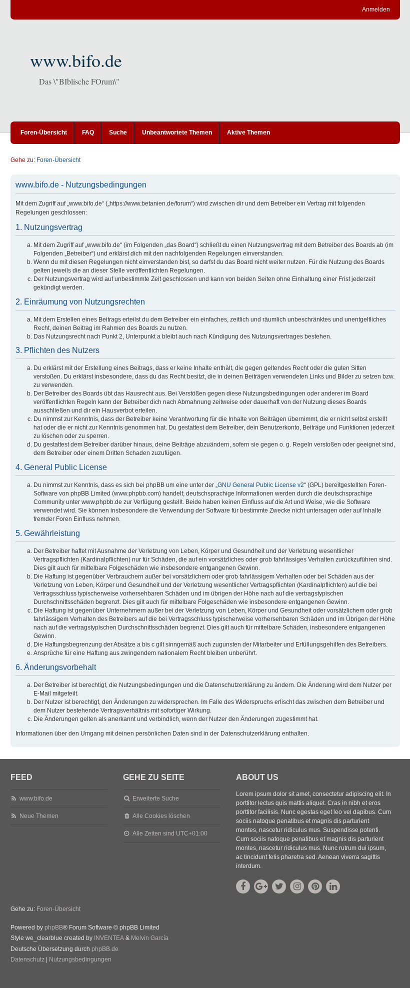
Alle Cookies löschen (161, 816)
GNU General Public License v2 (261, 485)
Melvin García (149, 938)
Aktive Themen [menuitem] (248, 132)
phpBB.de (105, 949)
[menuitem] (27, 960)
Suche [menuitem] (118, 132)
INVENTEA (109, 938)
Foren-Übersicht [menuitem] (43, 132)
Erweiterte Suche (155, 798)
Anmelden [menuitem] (376, 9)
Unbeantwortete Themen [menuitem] (177, 132)
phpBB (53, 927)
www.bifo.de (76, 60)
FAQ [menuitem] (88, 132)
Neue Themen (39, 816)
